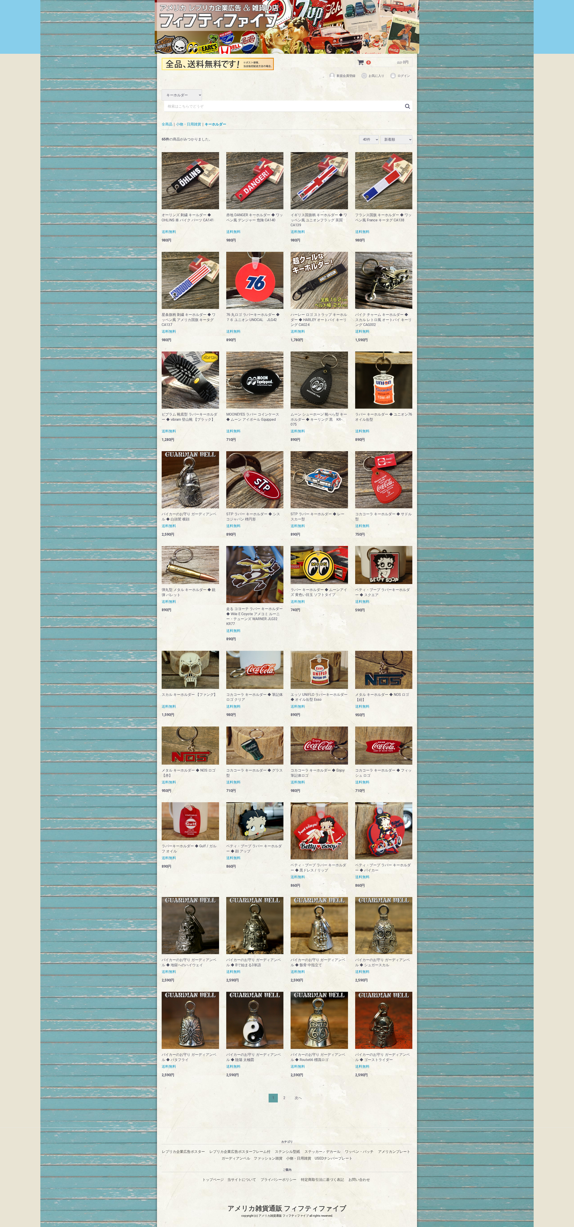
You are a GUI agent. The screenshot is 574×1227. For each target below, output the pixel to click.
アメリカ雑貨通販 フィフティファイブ (287, 1208)
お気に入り (376, 76)
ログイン (404, 76)
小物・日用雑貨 (188, 124)
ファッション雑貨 (268, 1158)
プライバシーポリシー (278, 1179)
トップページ (213, 1179)
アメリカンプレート (394, 1151)
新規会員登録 (346, 76)
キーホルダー (215, 124)
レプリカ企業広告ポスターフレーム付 (239, 1151)
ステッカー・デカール (322, 1151)
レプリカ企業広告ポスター (183, 1151)
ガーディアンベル (236, 1158)
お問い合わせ (359, 1179)
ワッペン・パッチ (359, 1151)
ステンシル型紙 (287, 1151)
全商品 (167, 124)
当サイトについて (241, 1179)
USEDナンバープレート (333, 1158)
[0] (360, 62)
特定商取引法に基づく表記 (322, 1179)
